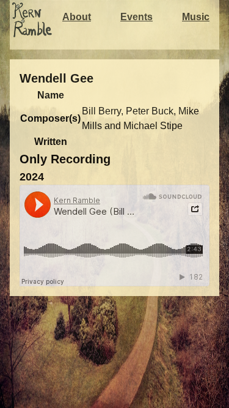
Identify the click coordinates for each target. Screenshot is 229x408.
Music (195, 17)
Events (136, 17)
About (76, 17)
